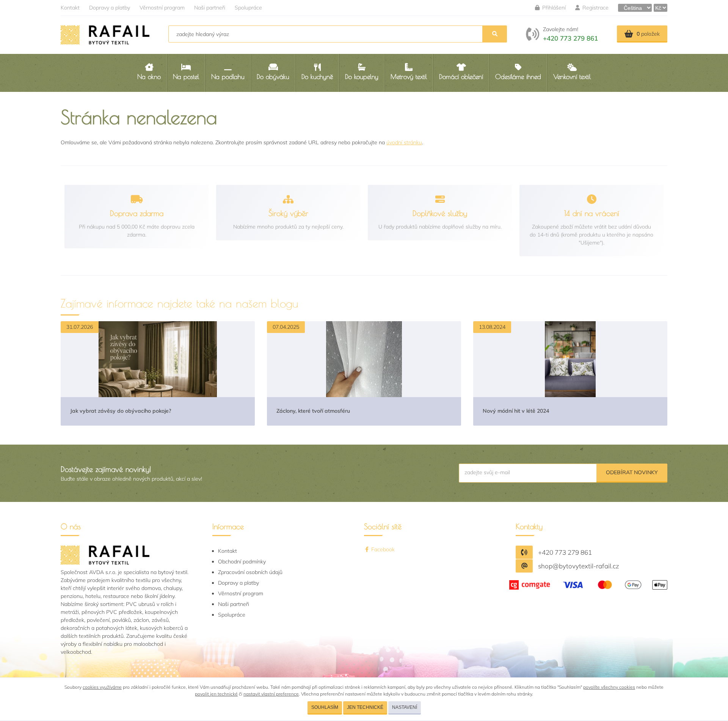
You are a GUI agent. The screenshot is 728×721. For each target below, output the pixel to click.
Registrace (595, 7)
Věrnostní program (162, 7)
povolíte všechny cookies (609, 687)
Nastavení (404, 707)
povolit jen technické (216, 694)
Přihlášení (553, 7)
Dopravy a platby (109, 7)
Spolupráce (248, 7)
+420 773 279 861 (570, 38)
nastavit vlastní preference (271, 694)
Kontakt (70, 7)
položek (648, 33)
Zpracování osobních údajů (250, 572)
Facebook (382, 549)
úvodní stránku (404, 142)
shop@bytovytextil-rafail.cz (578, 566)
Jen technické (365, 707)
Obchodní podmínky (242, 561)
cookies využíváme (102, 687)
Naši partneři (209, 7)
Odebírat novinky (632, 472)
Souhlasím (324, 707)
